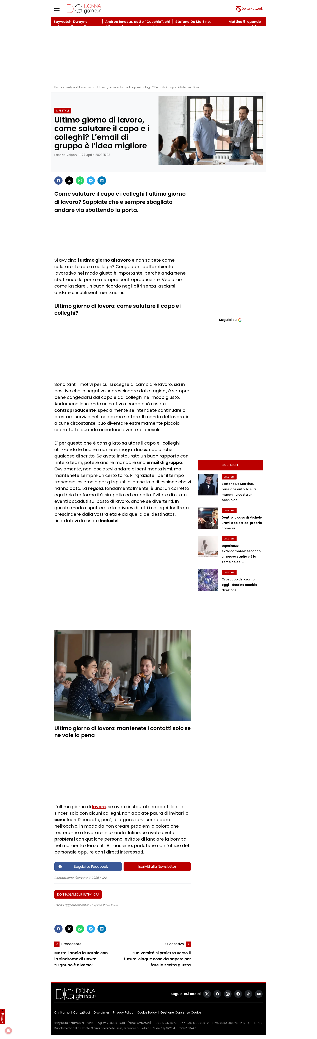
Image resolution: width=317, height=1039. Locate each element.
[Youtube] (259, 994)
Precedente (71, 944)
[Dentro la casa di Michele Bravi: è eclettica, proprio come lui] (208, 518)
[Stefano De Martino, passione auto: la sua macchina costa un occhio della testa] (208, 484)
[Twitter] (69, 180)
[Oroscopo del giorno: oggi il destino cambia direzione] (208, 580)
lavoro (99, 807)
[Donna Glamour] (84, 8)
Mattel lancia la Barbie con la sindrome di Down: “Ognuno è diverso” (81, 959)
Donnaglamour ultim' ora (78, 894)
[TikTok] (248, 994)
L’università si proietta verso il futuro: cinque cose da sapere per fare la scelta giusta (157, 959)
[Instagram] (228, 994)
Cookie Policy (147, 1012)
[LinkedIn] (101, 180)
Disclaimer (101, 1012)
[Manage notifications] (8, 1030)
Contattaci (81, 1012)
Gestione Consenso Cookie (180, 1012)
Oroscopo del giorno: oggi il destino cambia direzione (239, 584)
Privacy (2, 1018)
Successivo (174, 944)
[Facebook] (58, 180)
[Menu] (59, 9)
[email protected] (139, 1023)
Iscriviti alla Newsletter (157, 866)
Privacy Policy (123, 1012)
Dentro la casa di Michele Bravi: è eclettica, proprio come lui (242, 522)
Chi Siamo (62, 1012)
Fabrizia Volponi (65, 155)
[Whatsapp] (80, 180)
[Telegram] (91, 180)
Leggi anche (230, 465)
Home (58, 87)
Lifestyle (70, 87)
